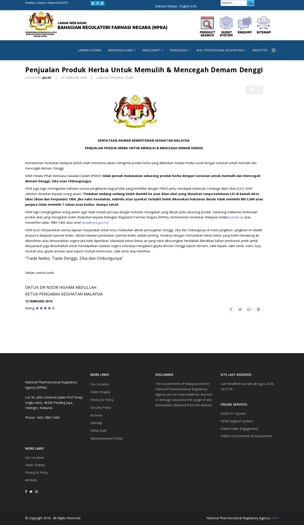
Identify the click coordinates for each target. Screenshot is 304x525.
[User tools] (254, 90)
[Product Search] (208, 26)
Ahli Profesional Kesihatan (220, 50)
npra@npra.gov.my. (95, 222)
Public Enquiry (35, 465)
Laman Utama (89, 50)
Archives (31, 480)
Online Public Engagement (239, 428)
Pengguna (178, 50)
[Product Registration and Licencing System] (226, 26)
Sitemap (96, 423)
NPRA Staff (98, 430)
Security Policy (100, 407)
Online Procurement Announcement (246, 436)
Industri (260, 50)
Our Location (34, 457)
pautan (236, 217)
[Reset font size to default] (97, 3)
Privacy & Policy (36, 472)
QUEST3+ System (233, 413)
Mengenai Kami (120, 50)
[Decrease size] (102, 3)
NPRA (275, 518)
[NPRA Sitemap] (264, 26)
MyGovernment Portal (106, 438)
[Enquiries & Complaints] (245, 26)
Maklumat (151, 50)
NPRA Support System (237, 421)
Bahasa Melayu (166, 6)
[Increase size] (93, 3)
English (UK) (188, 6)
